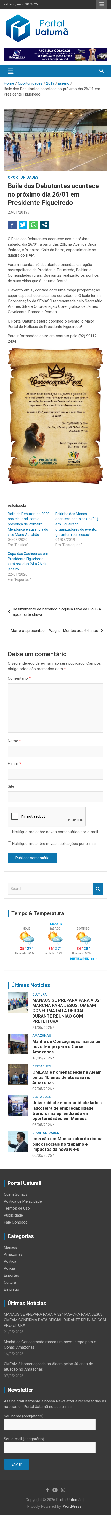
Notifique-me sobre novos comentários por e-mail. (55, 832)
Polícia (9, 1268)
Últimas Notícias (30, 985)
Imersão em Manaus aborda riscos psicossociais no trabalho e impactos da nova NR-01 (67, 1144)
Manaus (10, 1247)
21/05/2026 (42, 1028)
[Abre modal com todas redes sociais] (44, 225)
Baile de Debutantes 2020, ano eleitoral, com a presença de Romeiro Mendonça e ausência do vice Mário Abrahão (29, 524)
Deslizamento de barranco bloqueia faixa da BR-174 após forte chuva (57, 612)
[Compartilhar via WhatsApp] (33, 225)
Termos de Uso (17, 1208)
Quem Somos (15, 1194)
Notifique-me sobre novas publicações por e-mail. (54, 843)
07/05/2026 (42, 1089)
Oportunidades (23, 177)
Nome (14, 740)
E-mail (14, 763)
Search (98, 889)
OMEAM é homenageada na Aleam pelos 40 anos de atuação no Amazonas (67, 1077)
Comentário (19, 678)
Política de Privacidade (23, 1201)
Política (10, 1261)
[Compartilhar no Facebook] (12, 225)
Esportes (11, 1275)
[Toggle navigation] (11, 71)
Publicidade (13, 1215)
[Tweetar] (23, 225)
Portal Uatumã (68, 1499)
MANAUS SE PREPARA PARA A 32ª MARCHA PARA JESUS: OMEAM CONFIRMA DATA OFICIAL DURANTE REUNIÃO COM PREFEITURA (66, 1011)
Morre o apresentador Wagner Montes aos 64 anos (54, 630)
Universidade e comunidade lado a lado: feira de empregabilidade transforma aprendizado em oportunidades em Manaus (67, 1110)
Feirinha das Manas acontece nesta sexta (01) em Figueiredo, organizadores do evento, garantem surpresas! (77, 524)
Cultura (39, 994)
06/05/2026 (42, 1125)
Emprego (11, 1289)
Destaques (41, 1066)
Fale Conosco (16, 1222)
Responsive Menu (101, 4)
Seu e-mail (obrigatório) (24, 1439)
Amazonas (41, 1035)
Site (11, 786)
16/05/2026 (42, 1058)
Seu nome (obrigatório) (23, 1416)
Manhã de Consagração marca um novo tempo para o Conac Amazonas (67, 1047)
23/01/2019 (17, 212)
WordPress (72, 1506)
